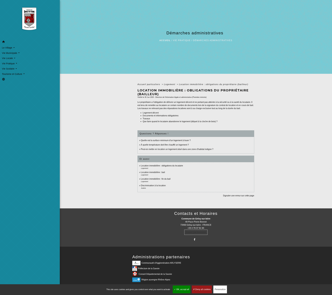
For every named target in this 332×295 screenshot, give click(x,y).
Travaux (146, 118)
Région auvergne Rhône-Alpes (155, 279)
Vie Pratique (182, 40)
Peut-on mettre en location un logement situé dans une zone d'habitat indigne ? (177, 149)
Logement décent (151, 113)
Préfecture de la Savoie (149, 268)
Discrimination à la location (153, 185)
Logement (170, 84)
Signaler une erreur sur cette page (238, 196)
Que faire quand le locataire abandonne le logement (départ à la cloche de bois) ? (180, 121)
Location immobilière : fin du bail (156, 179)
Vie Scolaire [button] (8, 68)
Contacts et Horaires (195, 213)
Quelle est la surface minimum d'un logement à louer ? (166, 140)
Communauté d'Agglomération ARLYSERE (161, 263)
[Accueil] (30, 19)
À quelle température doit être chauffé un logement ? (165, 145)
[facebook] (196, 239)
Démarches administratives (212, 40)
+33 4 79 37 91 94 (196, 228)
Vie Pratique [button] (8, 63)
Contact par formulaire (196, 232)
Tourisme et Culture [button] (12, 74)
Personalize (220, 289)
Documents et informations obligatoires (160, 115)
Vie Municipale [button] (10, 53)
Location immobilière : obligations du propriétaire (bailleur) (213, 84)
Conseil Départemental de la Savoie (155, 274)
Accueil (165, 40)
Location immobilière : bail (153, 172)
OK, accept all (182, 289)
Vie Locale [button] (7, 58)
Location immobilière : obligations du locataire (162, 166)
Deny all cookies (203, 289)
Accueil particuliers (149, 84)
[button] (30, 42)
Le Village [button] (7, 47)
